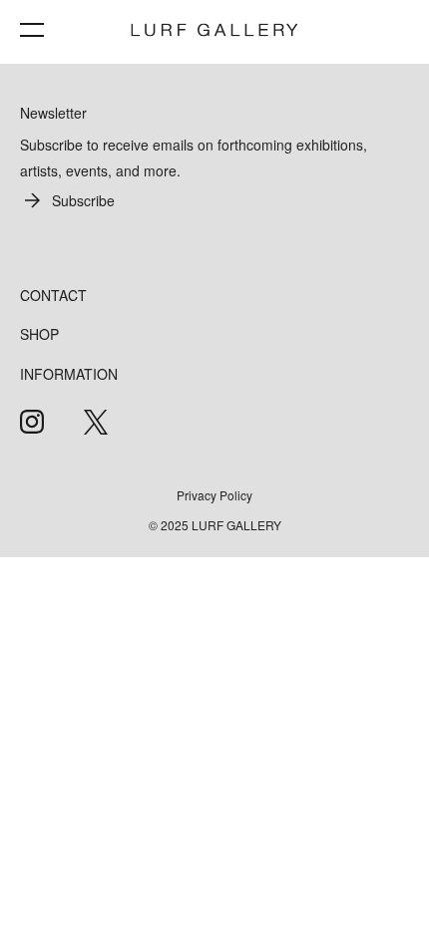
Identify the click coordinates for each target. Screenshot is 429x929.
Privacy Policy (214, 495)
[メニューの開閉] (32, 30)
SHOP (39, 334)
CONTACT (53, 295)
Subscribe (83, 200)
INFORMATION (69, 374)
